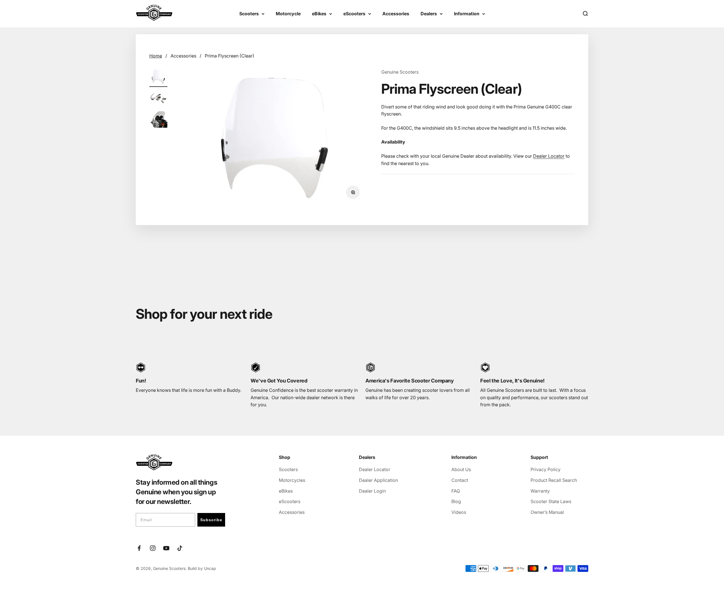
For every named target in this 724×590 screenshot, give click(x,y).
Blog (456, 501)
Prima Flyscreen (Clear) (229, 56)
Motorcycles (292, 480)
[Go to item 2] (158, 99)
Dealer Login (372, 491)
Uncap (210, 568)
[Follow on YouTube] (166, 548)
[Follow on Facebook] (139, 548)
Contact (459, 480)
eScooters (354, 13)
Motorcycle (288, 13)
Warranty (540, 491)
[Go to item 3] (158, 120)
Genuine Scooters (400, 72)
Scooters (249, 13)
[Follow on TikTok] (179, 548)
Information (466, 13)
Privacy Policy (546, 469)
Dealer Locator (548, 156)
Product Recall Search (554, 480)
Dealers (429, 13)
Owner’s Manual (547, 512)
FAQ (455, 491)
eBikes (319, 13)
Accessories (395, 13)
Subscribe (211, 520)
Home (155, 56)
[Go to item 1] (158, 78)
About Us (461, 469)
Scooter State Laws (551, 501)
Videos (458, 512)
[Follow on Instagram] (152, 548)
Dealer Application (378, 480)
